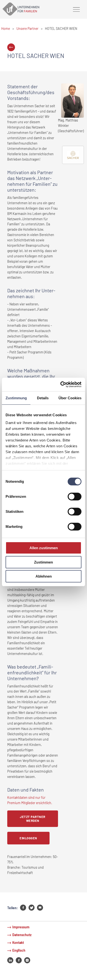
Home (5, 28)
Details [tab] (43, 398)
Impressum (20, 927)
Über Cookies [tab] (69, 398)
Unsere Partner (27, 28)
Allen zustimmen (43, 548)
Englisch (18, 950)
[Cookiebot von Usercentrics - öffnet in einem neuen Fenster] (61, 384)
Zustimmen (43, 562)
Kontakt (18, 942)
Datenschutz (21, 935)
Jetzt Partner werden (32, 819)
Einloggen (28, 838)
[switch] (74, 496)
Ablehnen (44, 576)
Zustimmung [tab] (16, 398)
